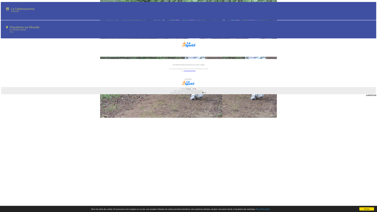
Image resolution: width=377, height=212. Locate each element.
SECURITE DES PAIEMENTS (193, 93)
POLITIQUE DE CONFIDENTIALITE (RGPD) (190, 91)
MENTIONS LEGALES (176, 93)
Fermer (366, 209)
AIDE (175, 91)
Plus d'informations (263, 209)
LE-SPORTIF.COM (371, 95)
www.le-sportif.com (189, 71)
